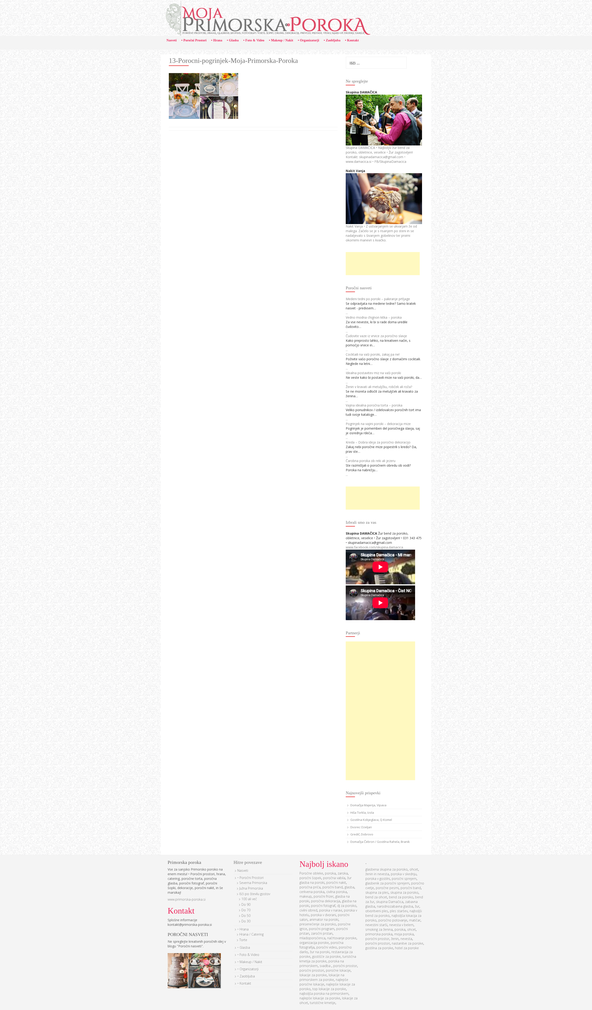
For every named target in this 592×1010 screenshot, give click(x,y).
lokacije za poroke (313, 975)
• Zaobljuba (332, 40)
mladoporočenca (312, 938)
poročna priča (310, 887)
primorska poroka (378, 934)
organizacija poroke (314, 942)
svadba (325, 966)
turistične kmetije (322, 1003)
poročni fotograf (323, 905)
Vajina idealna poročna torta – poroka (374, 405)
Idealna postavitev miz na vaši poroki (373, 373)
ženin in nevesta (377, 874)
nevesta (406, 938)
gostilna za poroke (379, 948)
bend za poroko (401, 897)
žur (417, 906)
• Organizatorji (308, 40)
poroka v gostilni (377, 878)
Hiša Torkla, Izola (362, 812)
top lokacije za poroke (329, 989)
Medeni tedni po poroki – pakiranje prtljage (378, 299)
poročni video (326, 947)
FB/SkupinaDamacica (390, 161)
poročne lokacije (338, 970)
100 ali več (249, 899)
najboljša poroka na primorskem (323, 993)
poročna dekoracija (325, 901)
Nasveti (171, 40)
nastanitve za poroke (407, 943)
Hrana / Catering (251, 934)
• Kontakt (352, 40)
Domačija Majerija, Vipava (368, 805)
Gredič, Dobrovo (361, 834)
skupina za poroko (404, 892)
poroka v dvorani (323, 915)
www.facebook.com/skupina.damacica (374, 547)
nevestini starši (376, 925)
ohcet (414, 869)
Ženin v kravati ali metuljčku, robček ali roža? (379, 387)
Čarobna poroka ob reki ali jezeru (370, 461)
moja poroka (404, 934)
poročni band (332, 887)
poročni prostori (311, 970)
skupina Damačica (389, 901)
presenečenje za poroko (317, 924)
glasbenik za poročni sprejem (387, 883)
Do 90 (245, 904)
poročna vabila (334, 878)
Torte (243, 940)
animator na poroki (323, 919)
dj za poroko (346, 905)
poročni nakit (336, 882)
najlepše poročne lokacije (323, 981)
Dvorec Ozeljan (361, 827)
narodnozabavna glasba (395, 906)
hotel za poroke (407, 948)
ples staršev (399, 911)
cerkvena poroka (311, 892)
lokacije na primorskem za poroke (321, 977)
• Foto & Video (253, 40)
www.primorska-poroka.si (187, 899)
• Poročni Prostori (194, 40)
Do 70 (245, 910)
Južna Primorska (251, 888)
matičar (414, 920)
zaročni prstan (322, 933)
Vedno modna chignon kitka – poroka (374, 317)
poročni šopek (310, 878)
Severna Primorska (253, 883)
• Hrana (216, 40)
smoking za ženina (379, 929)
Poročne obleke (311, 873)
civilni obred (308, 910)
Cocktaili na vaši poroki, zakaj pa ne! (373, 354)
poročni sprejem (404, 878)
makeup (305, 896)
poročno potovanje (392, 920)
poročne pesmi (387, 888)
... (347, 313)
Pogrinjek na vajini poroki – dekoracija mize (378, 424)
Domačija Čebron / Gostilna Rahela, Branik (380, 842)
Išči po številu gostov (254, 894)
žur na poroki (320, 952)
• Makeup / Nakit (281, 40)
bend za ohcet (376, 897)
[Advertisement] (383, 263)
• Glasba (233, 40)
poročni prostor (345, 966)
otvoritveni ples (376, 911)
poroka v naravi (330, 910)
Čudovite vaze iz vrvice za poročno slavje (376, 336)
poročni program (321, 929)
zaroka (343, 873)
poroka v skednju (403, 874)
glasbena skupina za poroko (386, 869)
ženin (395, 938)
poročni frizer (323, 896)
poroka (330, 873)
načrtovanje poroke (341, 938)
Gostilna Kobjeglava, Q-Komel (371, 820)
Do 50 (245, 915)
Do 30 (245, 921)
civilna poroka (336, 892)
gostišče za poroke (326, 956)
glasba (349, 887)
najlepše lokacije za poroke (319, 998)
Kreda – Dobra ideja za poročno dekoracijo (378, 442)
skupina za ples (376, 892)
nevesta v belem (401, 925)
